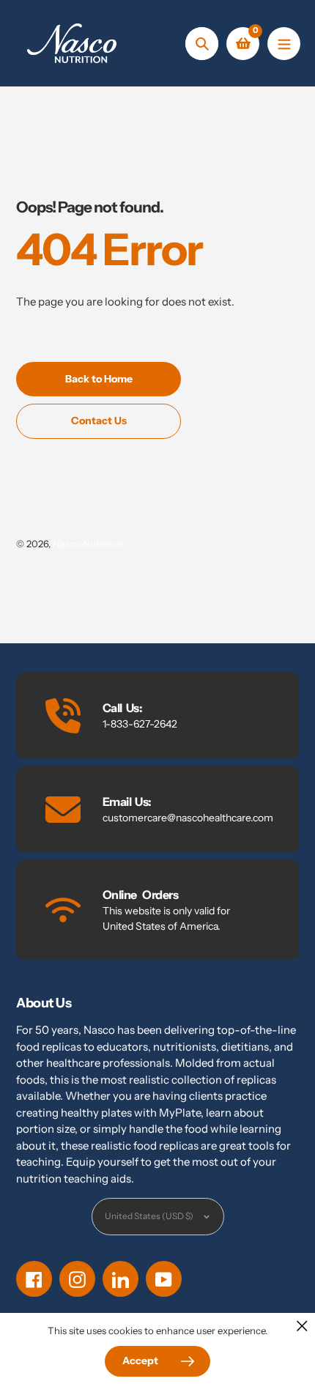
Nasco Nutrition (88, 543)
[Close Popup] (302, 1326)
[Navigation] (283, 43)
